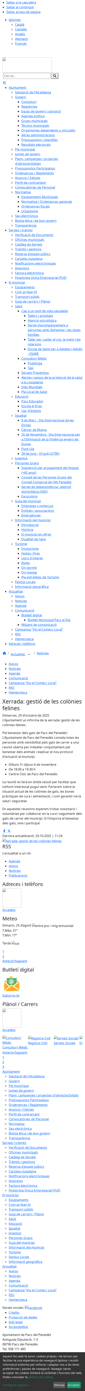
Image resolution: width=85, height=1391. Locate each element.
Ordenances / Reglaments (28, 1105)
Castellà (21, 29)
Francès (21, 43)
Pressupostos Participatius (29, 1100)
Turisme (15, 1252)
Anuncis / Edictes (21, 1109)
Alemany (21, 39)
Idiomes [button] (15, 20)
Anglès (20, 34)
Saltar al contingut (20, 7)
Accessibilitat (18, 1327)
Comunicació (18, 678)
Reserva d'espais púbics (26, 1166)
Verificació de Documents (28, 1147)
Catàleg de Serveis (22, 1157)
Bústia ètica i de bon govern (29, 1133)
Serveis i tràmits (14, 1143)
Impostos (16, 1181)
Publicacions (18, 875)
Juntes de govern (21, 1090)
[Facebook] (33, 1307)
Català (19, 24)
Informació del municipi (26, 1247)
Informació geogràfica (25, 1261)
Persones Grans (21, 1238)
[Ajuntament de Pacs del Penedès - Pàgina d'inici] (27, 65)
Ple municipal (19, 1086)
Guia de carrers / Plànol (26, 1214)
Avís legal (16, 1322)
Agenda (14, 673)
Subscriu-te (10, 995)
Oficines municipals (23, 1152)
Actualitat (18, 654)
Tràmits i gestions (22, 1162)
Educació (15, 1223)
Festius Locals (19, 1257)
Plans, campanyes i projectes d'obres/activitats (43, 1095)
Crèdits (14, 1312)
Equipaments (18, 1200)
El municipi (10, 1195)
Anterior (8, 961)
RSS (11, 687)
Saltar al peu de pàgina (23, 12)
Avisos (13, 664)
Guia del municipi (22, 1242)
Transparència (19, 1138)
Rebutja (59, 1385)
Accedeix (8, 910)
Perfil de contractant (24, 1114)
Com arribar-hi (20, 1204)
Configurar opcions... (16, 1385)
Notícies (43, 653)
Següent (21, 961)
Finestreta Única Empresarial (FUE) (34, 1190)
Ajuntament (11, 1071)
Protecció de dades (23, 1317)
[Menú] (4, 83)
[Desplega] (29, 654)
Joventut (15, 1233)
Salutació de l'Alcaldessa (27, 1076)
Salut (12, 1219)
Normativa (17, 1124)
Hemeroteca (18, 692)
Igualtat (14, 1228)
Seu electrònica (20, 1128)
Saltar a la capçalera (21, 2)
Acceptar (74, 1385)
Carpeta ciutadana (22, 1171)
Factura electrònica (23, 1185)
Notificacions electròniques (29, 1176)
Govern (14, 1081)
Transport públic (21, 1209)
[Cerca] (54, 76)
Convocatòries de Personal (29, 1119)
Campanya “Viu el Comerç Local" (33, 683)
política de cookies (40, 1377)
